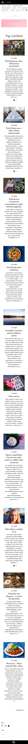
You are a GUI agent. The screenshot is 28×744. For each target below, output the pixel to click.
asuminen (24, 8)
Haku (17, 10)
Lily (14, 742)
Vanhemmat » (20, 710)
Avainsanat (5, 10)
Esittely (9, 6)
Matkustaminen (6, 8)
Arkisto (13, 10)
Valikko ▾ (9, 2)
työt (19, 8)
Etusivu (3, 6)
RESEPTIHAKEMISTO (18, 6)
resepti (15, 8)
